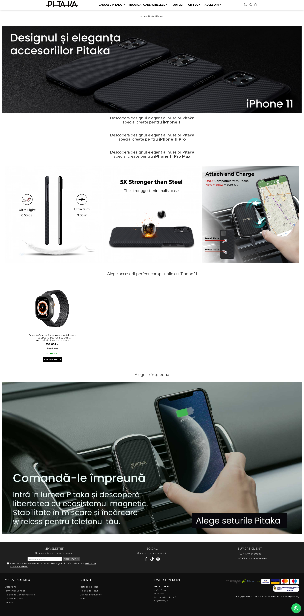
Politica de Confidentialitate (20, 594)
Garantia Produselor (90, 594)
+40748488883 (251, 553)
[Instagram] (158, 559)
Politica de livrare (14, 598)
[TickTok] (152, 559)
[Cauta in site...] (251, 4)
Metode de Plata (89, 586)
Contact (9, 602)
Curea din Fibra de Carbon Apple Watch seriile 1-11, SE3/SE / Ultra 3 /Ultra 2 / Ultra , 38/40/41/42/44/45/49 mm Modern (52, 338)
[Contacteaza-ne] (245, 4)
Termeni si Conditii (15, 590)
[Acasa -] (62, 4)
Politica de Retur (89, 590)
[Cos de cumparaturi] (255, 4)
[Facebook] (146, 559)
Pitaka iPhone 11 (157, 16)
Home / (143, 16)
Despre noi (11, 586)
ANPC (83, 598)
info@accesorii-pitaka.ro (252, 558)
